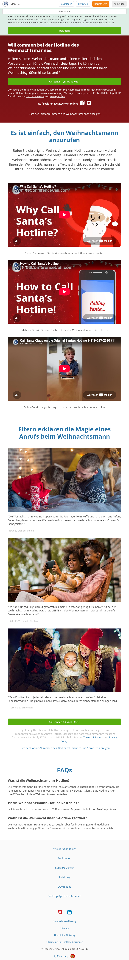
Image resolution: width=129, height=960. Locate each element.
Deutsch (64, 11)
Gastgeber (66, 3)
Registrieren (100, 3)
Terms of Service (35, 96)
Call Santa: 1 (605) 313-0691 (64, 81)
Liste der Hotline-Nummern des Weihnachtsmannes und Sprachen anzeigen (65, 748)
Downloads (64, 886)
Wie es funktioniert (64, 849)
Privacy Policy (57, 96)
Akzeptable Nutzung (64, 935)
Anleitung (64, 877)
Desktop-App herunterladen (64, 896)
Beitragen (64, 30)
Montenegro (63, 956)
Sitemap (64, 928)
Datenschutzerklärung (64, 921)
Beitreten (83, 3)
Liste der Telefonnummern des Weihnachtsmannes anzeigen (65, 114)
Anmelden (119, 3)
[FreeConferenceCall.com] (5, 4)
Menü (14, 4)
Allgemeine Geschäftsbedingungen (64, 941)
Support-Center (64, 867)
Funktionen (64, 858)
